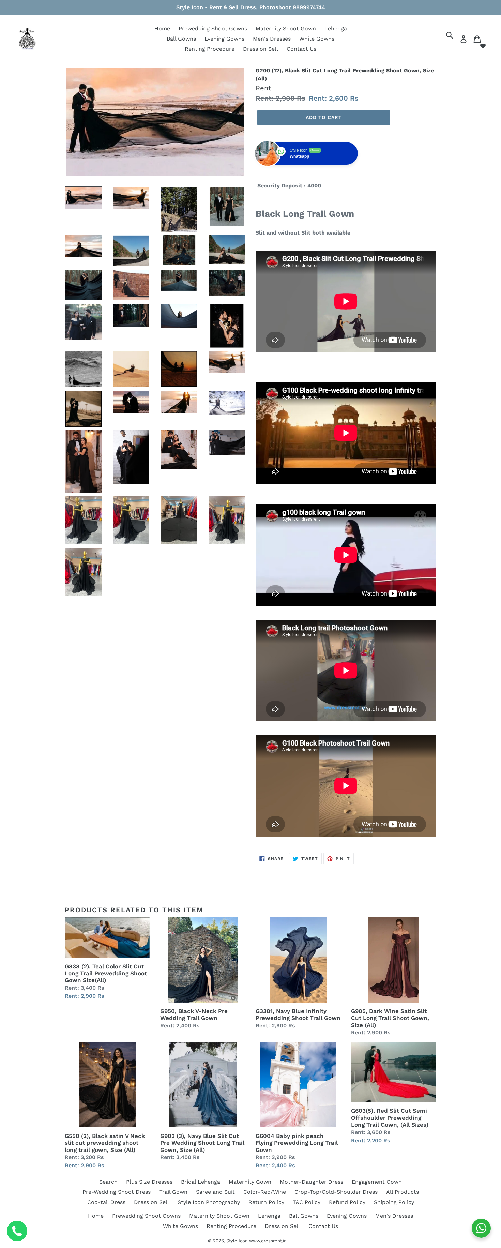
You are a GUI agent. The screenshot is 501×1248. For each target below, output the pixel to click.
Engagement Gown (377, 1181)
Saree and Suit (215, 1192)
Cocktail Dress (106, 1202)
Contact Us (301, 49)
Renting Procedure (209, 49)
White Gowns (316, 38)
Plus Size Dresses (149, 1181)
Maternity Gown (250, 1181)
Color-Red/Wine (264, 1192)
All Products (402, 1192)
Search (108, 1181)
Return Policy (266, 1202)
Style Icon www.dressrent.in (256, 1240)
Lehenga (335, 28)
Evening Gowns (224, 38)
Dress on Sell (260, 49)
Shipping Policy (394, 1202)
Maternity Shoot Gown (286, 28)
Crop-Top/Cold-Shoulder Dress (336, 1192)
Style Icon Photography (209, 1202)
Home (162, 28)
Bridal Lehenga (200, 1181)
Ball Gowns (181, 38)
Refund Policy (347, 1202)
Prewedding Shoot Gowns (213, 28)
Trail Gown (173, 1192)
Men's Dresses (272, 38)
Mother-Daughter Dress (311, 1181)
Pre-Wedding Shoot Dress (116, 1192)
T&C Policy (306, 1202)
